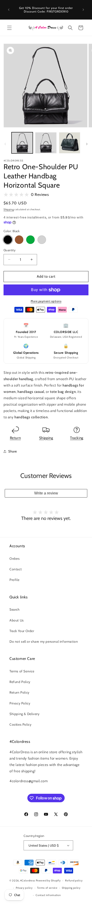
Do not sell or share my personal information (43, 641)
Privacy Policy (19, 703)
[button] (9, 28)
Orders (14, 558)
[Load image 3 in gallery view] (69, 142)
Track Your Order (21, 631)
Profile (14, 580)
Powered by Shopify (48, 880)
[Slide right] (87, 144)
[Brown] (19, 239)
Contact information (48, 895)
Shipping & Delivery (24, 714)
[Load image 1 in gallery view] (22, 142)
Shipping (9, 209)
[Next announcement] (83, 9)
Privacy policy (24, 887)
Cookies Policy (20, 724)
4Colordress (27, 880)
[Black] (8, 239)
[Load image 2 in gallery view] (45, 142)
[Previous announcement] (9, 9)
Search (14, 609)
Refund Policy (19, 682)
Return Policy (19, 692)
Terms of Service (21, 671)
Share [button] (12, 451)
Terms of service (47, 887)
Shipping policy (71, 887)
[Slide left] (5, 144)
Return (15, 438)
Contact (15, 569)
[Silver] (42, 239)
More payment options (46, 301)
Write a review (46, 493)
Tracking (76, 438)
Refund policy (74, 880)
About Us (16, 620)
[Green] (30, 239)
